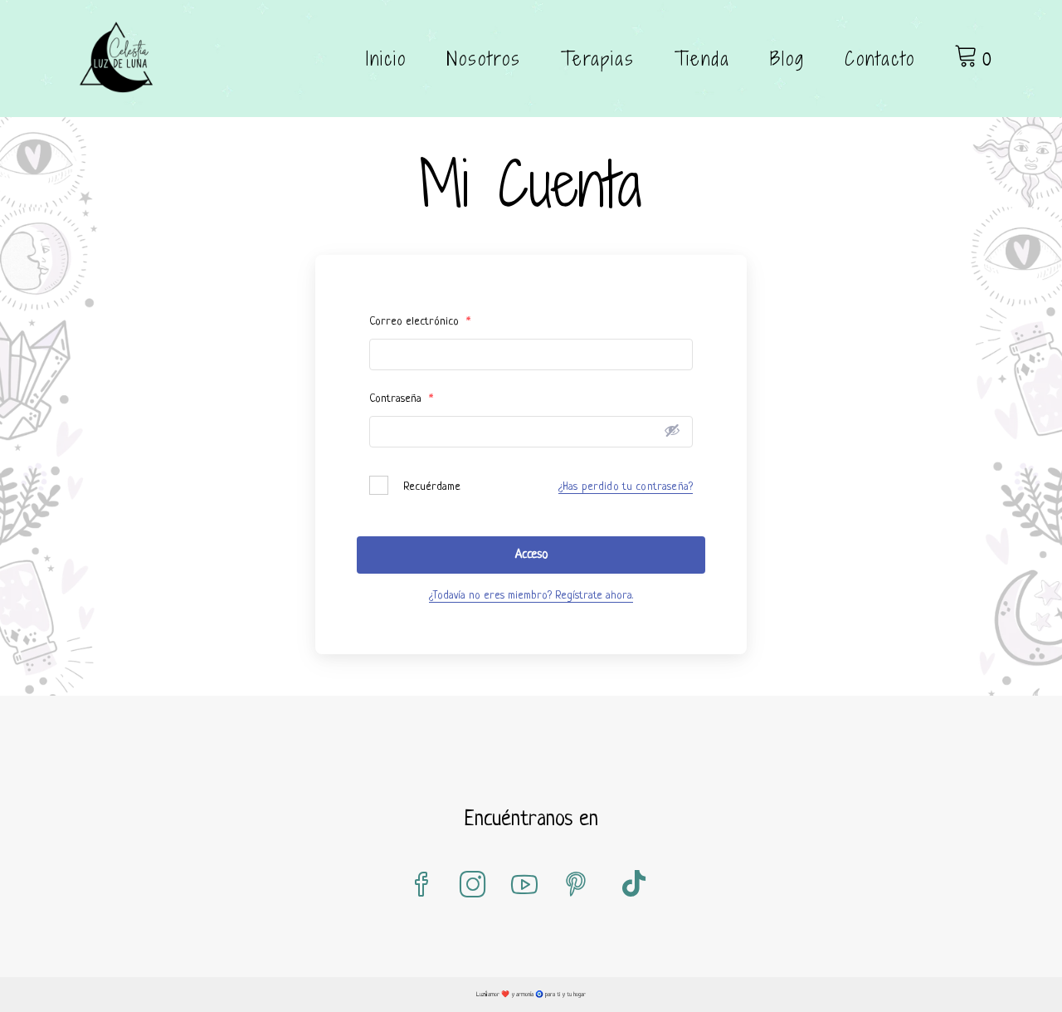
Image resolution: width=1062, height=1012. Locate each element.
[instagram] (473, 886)
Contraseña (401, 399)
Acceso (531, 554)
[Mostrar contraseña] (672, 430)
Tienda (702, 58)
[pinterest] (576, 886)
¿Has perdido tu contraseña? (625, 487)
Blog (787, 58)
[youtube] (524, 886)
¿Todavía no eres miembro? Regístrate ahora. (531, 595)
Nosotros (483, 58)
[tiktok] (634, 885)
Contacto (880, 58)
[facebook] (421, 886)
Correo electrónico (419, 321)
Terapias (598, 58)
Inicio (386, 58)
